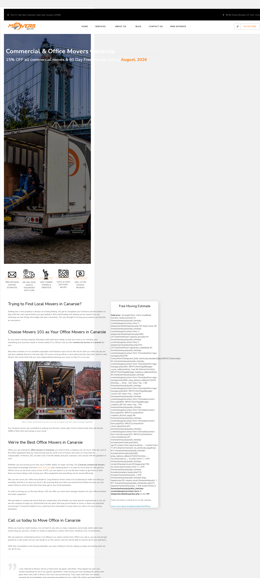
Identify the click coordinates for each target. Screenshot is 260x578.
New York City (44, 467)
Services (100, 26)
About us (120, 26)
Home (85, 26)
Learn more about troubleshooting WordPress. (131, 506)
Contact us (156, 26)
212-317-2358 (249, 26)
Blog (138, 26)
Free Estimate (178, 26)
